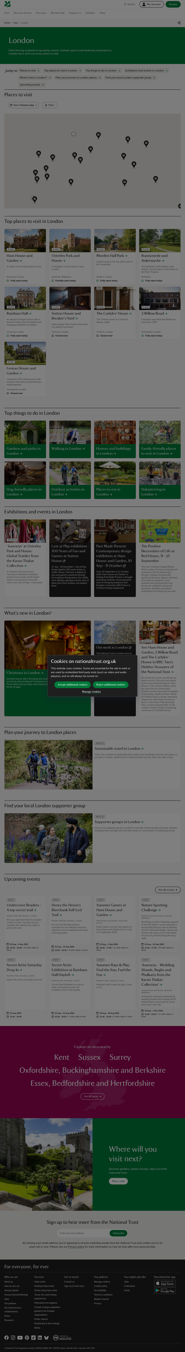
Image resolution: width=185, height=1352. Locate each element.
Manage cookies (91, 691)
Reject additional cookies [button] (110, 684)
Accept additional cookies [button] (72, 684)
